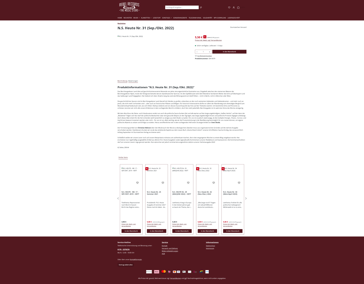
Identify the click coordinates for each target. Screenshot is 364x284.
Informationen (212, 242)
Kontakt (164, 246)
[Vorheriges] (118, 198)
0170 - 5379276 (123, 249)
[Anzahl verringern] (197, 52)
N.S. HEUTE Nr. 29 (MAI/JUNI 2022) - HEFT (181, 193)
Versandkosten (175, 278)
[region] (154, 55)
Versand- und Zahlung (170, 248)
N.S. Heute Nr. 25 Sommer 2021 (154, 193)
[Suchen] (201, 7)
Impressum (210, 248)
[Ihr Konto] (233, 7)
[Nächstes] (246, 198)
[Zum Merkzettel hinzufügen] (137, 183)
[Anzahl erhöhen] (210, 52)
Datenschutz (210, 246)
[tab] (122, 81)
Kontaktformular (136, 259)
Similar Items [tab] (123, 157)
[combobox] (182, 7)
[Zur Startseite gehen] (129, 7)
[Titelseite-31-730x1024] (154, 55)
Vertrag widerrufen (126, 265)
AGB (163, 254)
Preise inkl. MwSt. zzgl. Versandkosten (208, 40)
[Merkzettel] (229, 7)
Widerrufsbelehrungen (170, 251)
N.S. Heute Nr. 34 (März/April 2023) (230, 193)
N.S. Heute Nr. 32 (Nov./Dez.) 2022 (205, 193)
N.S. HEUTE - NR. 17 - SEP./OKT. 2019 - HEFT (130, 193)
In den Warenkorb (229, 52)
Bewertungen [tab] (133, 81)
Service (165, 242)
